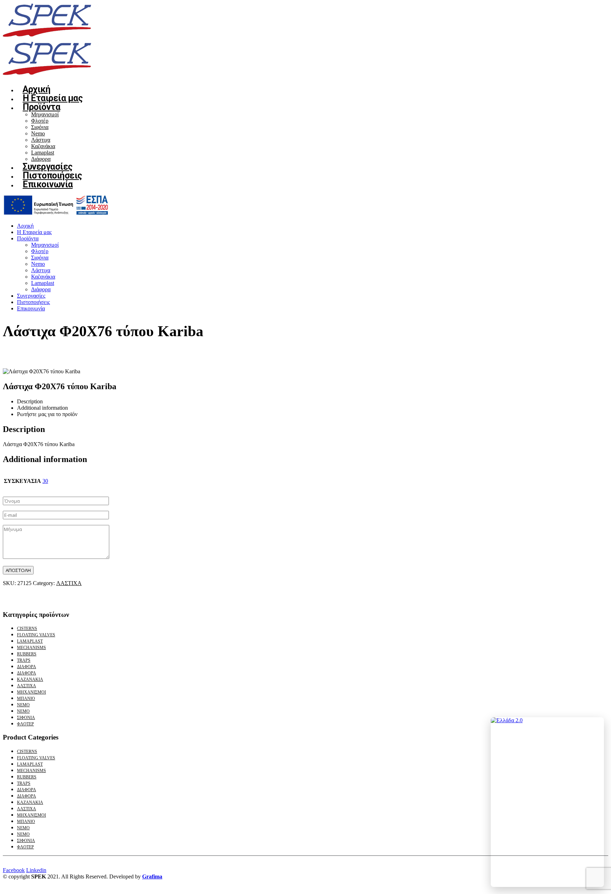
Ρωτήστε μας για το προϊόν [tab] (47, 414)
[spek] (56, 214)
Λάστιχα (40, 140)
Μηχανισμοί (45, 114)
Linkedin (36, 870)
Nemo (38, 133)
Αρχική (25, 226)
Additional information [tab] (42, 408)
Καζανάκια (43, 146)
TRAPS (23, 660)
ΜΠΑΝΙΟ (26, 698)
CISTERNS (27, 628)
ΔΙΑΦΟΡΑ (26, 666)
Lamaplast (42, 153)
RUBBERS (26, 653)
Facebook (14, 870)
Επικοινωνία (48, 184)
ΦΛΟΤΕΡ (25, 723)
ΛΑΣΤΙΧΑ (69, 583)
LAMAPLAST (30, 641)
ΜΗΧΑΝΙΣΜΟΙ (31, 692)
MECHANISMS (31, 647)
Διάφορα (41, 289)
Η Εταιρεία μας (34, 232)
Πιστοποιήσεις (33, 302)
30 (45, 481)
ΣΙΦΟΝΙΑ (26, 717)
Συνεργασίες (31, 296)
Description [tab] (30, 401)
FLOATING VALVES (36, 634)
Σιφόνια (39, 127)
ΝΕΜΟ (23, 704)
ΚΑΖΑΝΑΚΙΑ (30, 679)
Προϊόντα (41, 107)
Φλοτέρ (39, 121)
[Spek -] (52, 38)
